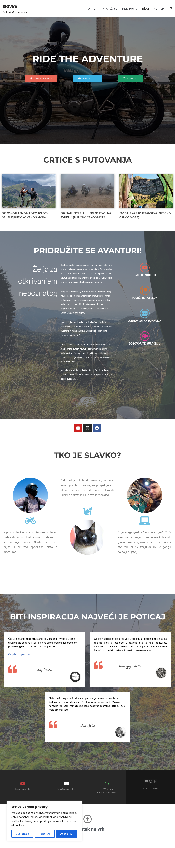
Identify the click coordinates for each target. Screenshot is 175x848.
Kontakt (159, 9)
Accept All (66, 833)
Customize (22, 833)
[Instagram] (87, 428)
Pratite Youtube (145, 275)
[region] (44, 821)
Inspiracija (129, 9)
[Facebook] (97, 428)
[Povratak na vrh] (87, 819)
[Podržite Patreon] (145, 290)
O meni (93, 9)
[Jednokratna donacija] (145, 313)
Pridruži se (110, 9)
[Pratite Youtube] (145, 267)
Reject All (44, 833)
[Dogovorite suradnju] (145, 336)
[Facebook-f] (155, 781)
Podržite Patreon (144, 297)
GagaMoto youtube (19, 654)
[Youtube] (78, 428)
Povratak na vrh (87, 829)
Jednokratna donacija (144, 320)
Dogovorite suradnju (144, 343)
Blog (145, 9)
